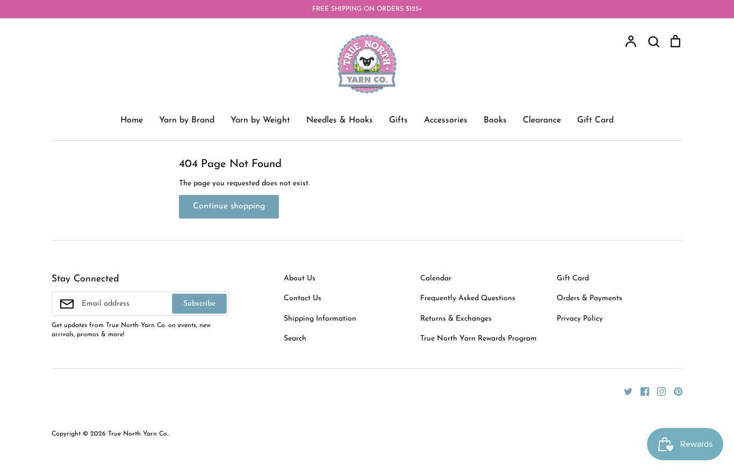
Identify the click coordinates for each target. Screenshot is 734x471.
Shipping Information (320, 319)
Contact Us (302, 298)
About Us (299, 278)
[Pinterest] (674, 391)
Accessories (445, 120)
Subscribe (199, 304)
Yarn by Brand (186, 120)
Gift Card (595, 120)
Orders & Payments (589, 298)
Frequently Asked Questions (467, 298)
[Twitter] (624, 391)
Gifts (398, 120)
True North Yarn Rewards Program (478, 339)
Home (131, 120)
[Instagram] (657, 391)
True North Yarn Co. (138, 434)
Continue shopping (229, 206)
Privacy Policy (580, 319)
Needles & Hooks (339, 120)
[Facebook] (640, 391)
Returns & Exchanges (456, 319)
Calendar (435, 278)
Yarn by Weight (260, 120)
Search (295, 339)
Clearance (542, 120)
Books (495, 120)
